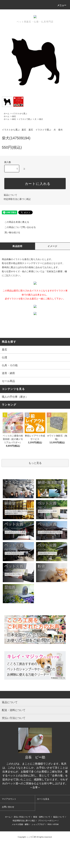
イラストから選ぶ (19, 113)
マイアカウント (9, 799)
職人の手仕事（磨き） (15, 396)
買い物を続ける (12, 232)
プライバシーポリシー (47, 821)
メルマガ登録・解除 (20, 824)
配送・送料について (41, 817)
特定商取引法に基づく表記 (17, 199)
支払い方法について (22, 817)
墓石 (14, 116)
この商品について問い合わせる (20, 227)
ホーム (6, 113)
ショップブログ (38, 824)
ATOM (55, 824)
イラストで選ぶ (25, 119)
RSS (50, 824)
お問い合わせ (8, 807)
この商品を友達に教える (16, 222)
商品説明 (17, 246)
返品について (10, 195)
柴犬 (41, 119)
